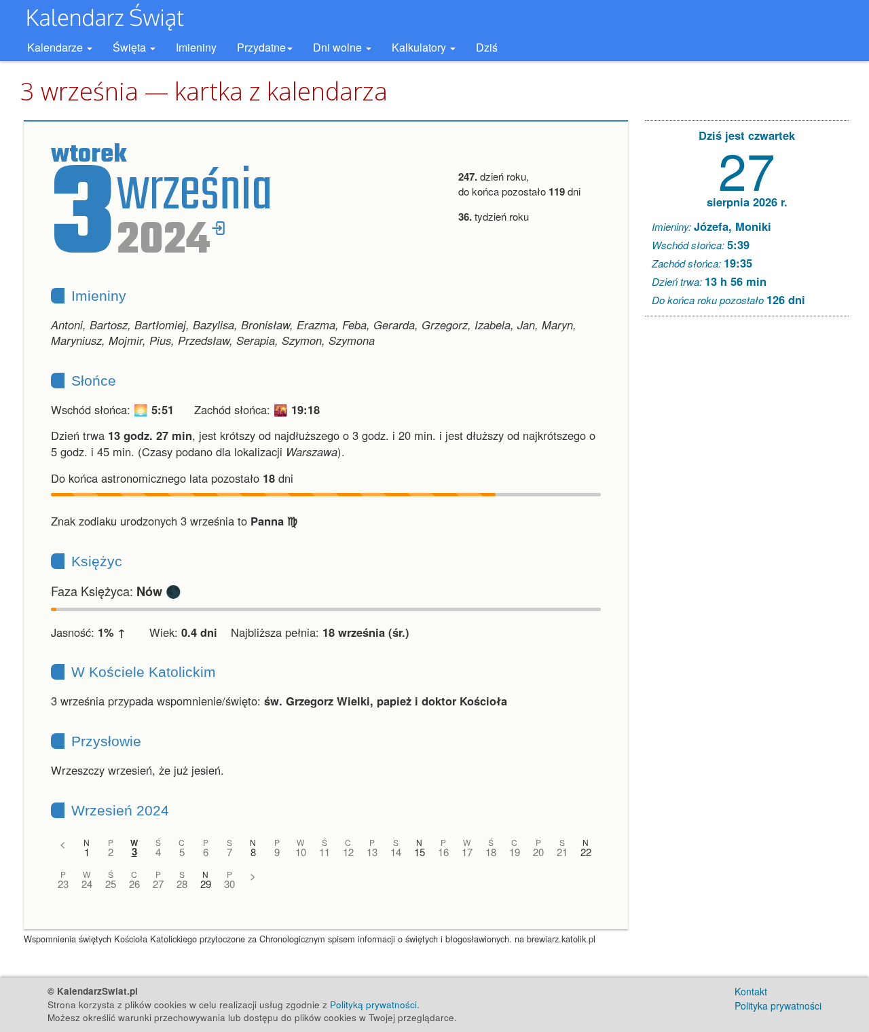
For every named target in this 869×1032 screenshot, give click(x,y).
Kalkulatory (420, 47)
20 (538, 852)
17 (467, 852)
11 (324, 852)
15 (419, 852)
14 (395, 852)
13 (372, 852)
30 (229, 884)
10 (300, 852)
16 (443, 852)
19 (514, 852)
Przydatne (261, 47)
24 (86, 884)
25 (110, 884)
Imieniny (196, 47)
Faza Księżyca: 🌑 (116, 591)
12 (348, 852)
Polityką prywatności (373, 1004)
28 (182, 884)
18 (490, 852)
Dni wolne (339, 47)
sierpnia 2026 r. (747, 202)
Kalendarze (56, 47)
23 (63, 884)
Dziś (487, 47)
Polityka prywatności (778, 1005)
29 (205, 884)
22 (585, 852)
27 (158, 884)
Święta (131, 47)
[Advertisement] (747, 533)
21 (562, 852)
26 (134, 884)
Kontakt (751, 991)
